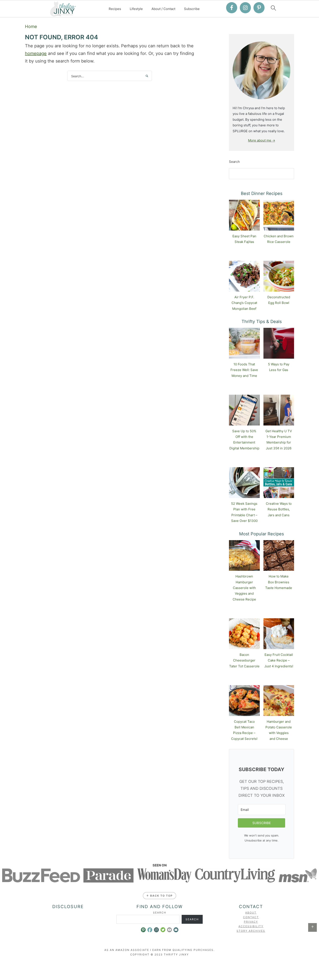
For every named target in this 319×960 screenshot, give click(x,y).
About (251, 912)
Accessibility (250, 926)
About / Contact (163, 9)
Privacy (251, 921)
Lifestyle (136, 9)
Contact (251, 917)
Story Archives (251, 930)
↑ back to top (159, 895)
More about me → (261, 140)
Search (234, 162)
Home (31, 26)
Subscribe (192, 9)
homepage (36, 53)
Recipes (115, 9)
